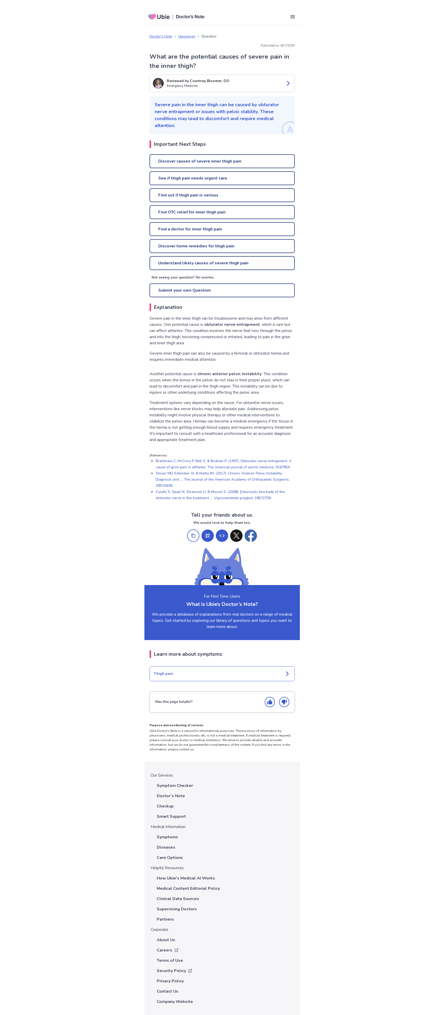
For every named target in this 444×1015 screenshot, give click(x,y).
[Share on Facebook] (251, 535)
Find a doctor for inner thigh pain (190, 229)
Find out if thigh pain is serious (188, 195)
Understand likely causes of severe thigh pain (203, 263)
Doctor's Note (161, 36)
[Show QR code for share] (207, 535)
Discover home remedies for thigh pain (196, 246)
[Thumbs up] (270, 702)
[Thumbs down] (284, 702)
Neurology (186, 36)
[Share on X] (236, 535)
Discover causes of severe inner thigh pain (199, 161)
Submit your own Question (184, 290)
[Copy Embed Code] (222, 535)
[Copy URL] (193, 535)
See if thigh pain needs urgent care (192, 178)
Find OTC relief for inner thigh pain (192, 212)
